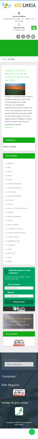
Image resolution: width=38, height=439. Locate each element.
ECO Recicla (11, 192)
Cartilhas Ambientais (14, 184)
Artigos (9, 175)
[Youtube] (28, 37)
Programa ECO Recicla (15, 229)
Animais (10, 171)
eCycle (19, 309)
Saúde (9, 249)
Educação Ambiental (14, 196)
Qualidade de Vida (13, 241)
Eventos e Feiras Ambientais (17, 208)
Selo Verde (11, 253)
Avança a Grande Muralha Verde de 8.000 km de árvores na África (17, 75)
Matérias (10, 212)
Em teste (10, 200)
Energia (10, 204)
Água (9, 167)
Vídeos (9, 261)
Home (4, 59)
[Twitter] (23, 37)
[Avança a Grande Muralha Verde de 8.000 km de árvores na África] (19, 89)
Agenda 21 (11, 163)
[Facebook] (18, 37)
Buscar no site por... (12, 360)
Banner (9, 180)
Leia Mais (9, 127)
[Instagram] (33, 37)
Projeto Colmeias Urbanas (16, 233)
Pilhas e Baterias (13, 224)
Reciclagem (11, 245)
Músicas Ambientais (14, 216)
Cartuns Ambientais (14, 188)
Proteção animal (13, 237)
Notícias (10, 220)
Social (9, 257)
